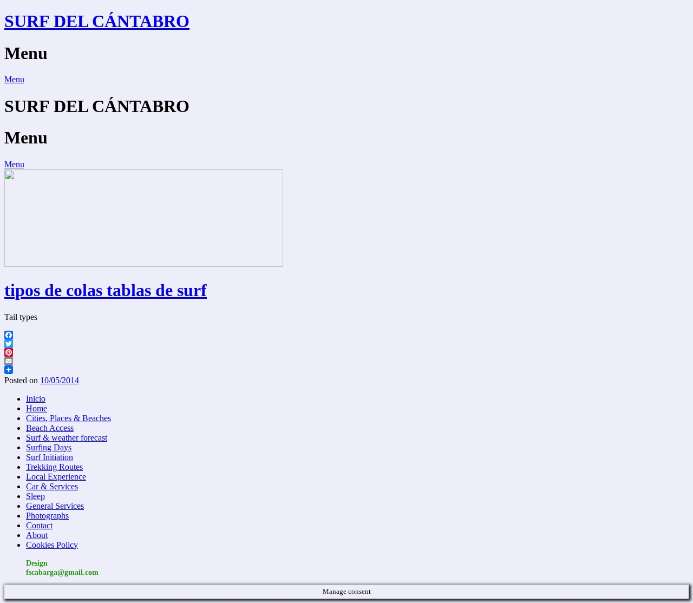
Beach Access (50, 427)
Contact (39, 525)
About (37, 535)
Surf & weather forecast (66, 437)
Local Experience (56, 476)
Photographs (47, 515)
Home (36, 408)
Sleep (35, 496)
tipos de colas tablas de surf (105, 290)
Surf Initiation (49, 457)
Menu (14, 79)
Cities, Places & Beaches (68, 418)
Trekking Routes (54, 466)
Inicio (35, 398)
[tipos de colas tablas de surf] (143, 263)
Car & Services (52, 486)
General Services (55, 505)
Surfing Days (48, 447)
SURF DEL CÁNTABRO (96, 21)
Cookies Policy (52, 544)
